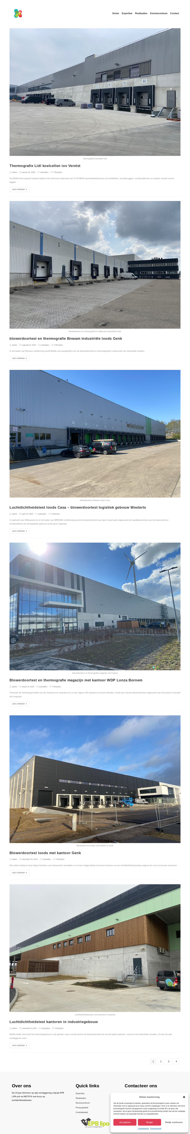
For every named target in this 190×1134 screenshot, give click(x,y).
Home (115, 13)
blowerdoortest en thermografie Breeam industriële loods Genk (66, 338)
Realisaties (141, 13)
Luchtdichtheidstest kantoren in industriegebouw (54, 1022)
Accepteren (124, 1122)
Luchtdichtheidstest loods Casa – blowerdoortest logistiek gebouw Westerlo (78, 507)
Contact (174, 13)
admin (14, 172)
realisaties (44, 172)
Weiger (149, 1122)
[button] (184, 1097)
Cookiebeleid (143, 1128)
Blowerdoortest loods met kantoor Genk (45, 853)
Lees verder (18, 189)
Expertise (127, 13)
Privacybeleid (155, 1128)
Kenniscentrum (158, 13)
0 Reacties (57, 172)
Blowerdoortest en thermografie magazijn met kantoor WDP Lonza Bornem (76, 680)
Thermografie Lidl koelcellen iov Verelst (45, 166)
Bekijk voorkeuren (174, 1122)
